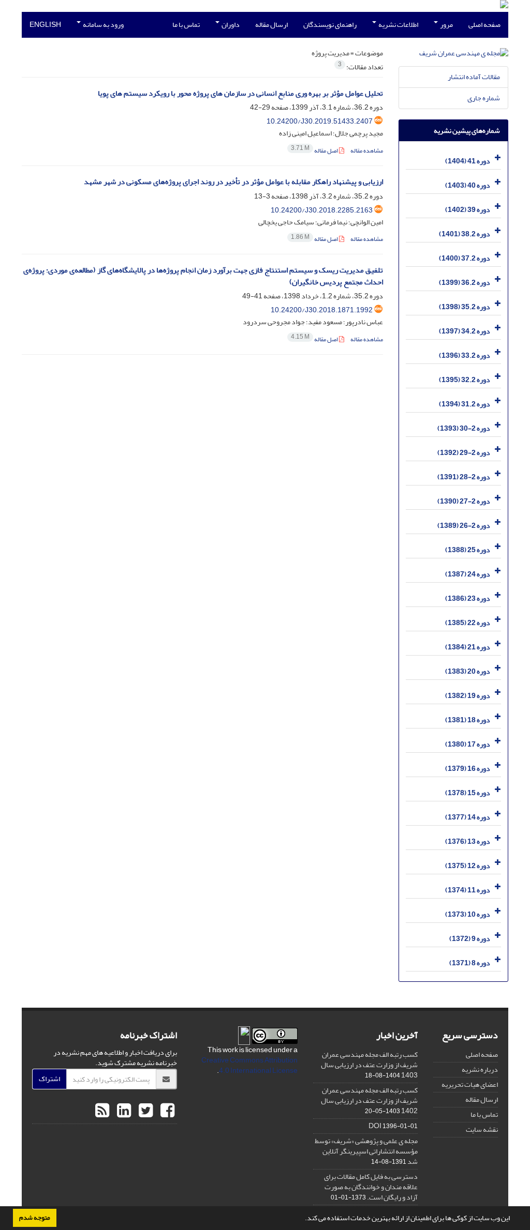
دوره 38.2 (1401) (464, 234)
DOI (375, 1126)
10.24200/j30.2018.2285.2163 (322, 210)
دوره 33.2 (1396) (464, 355)
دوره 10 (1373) (467, 914)
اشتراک (49, 1079)
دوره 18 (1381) (467, 720)
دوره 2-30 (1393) (463, 428)
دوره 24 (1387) (467, 574)
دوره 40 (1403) (467, 185)
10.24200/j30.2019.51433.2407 (320, 121)
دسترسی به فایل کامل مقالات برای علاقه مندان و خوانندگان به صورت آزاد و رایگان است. (371, 1187)
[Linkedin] (123, 1111)
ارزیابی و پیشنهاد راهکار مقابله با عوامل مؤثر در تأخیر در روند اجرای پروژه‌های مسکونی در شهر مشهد (233, 181)
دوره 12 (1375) (467, 866)
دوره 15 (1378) (467, 793)
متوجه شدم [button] (34, 1217)
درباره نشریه (480, 1069)
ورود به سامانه (103, 25)
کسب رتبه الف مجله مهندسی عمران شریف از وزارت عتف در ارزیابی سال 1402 (369, 1100)
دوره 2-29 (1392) (463, 453)
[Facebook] (166, 1111)
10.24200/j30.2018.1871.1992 (322, 310)
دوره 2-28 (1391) (463, 477)
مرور (446, 25)
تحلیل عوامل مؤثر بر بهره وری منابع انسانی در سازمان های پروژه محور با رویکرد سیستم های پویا (240, 93)
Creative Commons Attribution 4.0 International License (249, 1065)
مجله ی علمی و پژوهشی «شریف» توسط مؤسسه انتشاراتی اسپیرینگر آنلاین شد (366, 1151)
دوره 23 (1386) (467, 598)
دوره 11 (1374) (467, 890)
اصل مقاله (315, 151)
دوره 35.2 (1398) (464, 307)
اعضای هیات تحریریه (469, 1084)
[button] (302, 1219)
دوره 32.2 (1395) (464, 380)
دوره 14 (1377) (467, 817)
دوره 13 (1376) (467, 841)
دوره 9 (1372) (469, 939)
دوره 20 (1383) (467, 671)
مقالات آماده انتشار (474, 77)
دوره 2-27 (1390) (463, 501)
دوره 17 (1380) (467, 744)
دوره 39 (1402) (467, 210)
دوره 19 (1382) (467, 696)
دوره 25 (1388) (467, 550)
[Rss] (102, 1111)
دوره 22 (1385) (467, 623)
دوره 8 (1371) (469, 963)
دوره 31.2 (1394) (464, 404)
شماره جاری (483, 98)
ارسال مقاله (271, 25)
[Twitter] (144, 1111)
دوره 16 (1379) (467, 769)
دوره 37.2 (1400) (464, 258)
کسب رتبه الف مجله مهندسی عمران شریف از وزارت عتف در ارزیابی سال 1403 (369, 1064)
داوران (230, 25)
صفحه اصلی (484, 25)
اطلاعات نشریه (397, 25)
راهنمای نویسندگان (330, 25)
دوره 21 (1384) (467, 647)
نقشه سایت (482, 1129)
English (45, 25)
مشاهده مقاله (366, 151)
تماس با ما (186, 25)
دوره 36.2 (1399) (464, 283)
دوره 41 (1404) (467, 161)
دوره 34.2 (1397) (464, 331)
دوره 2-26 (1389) (463, 526)
